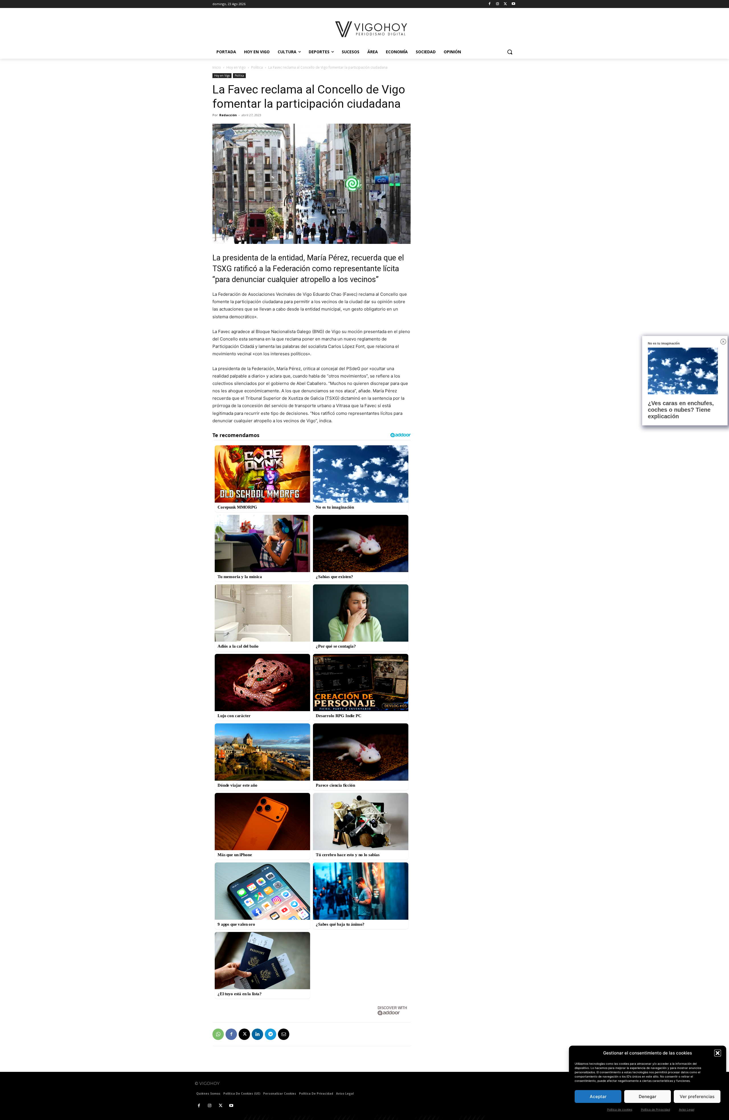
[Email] (283, 1034)
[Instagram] (497, 4)
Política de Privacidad (655, 1109)
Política (257, 67)
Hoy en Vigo (236, 67)
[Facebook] (489, 4)
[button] (717, 1053)
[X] (505, 4)
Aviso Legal (686, 1109)
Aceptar (598, 1096)
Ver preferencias (697, 1096)
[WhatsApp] (218, 1034)
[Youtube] (513, 4)
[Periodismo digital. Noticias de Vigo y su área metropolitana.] (371, 29)
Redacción (228, 115)
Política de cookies (619, 1109)
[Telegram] (270, 1034)
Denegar (647, 1096)
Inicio (216, 67)
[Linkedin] (257, 1034)
